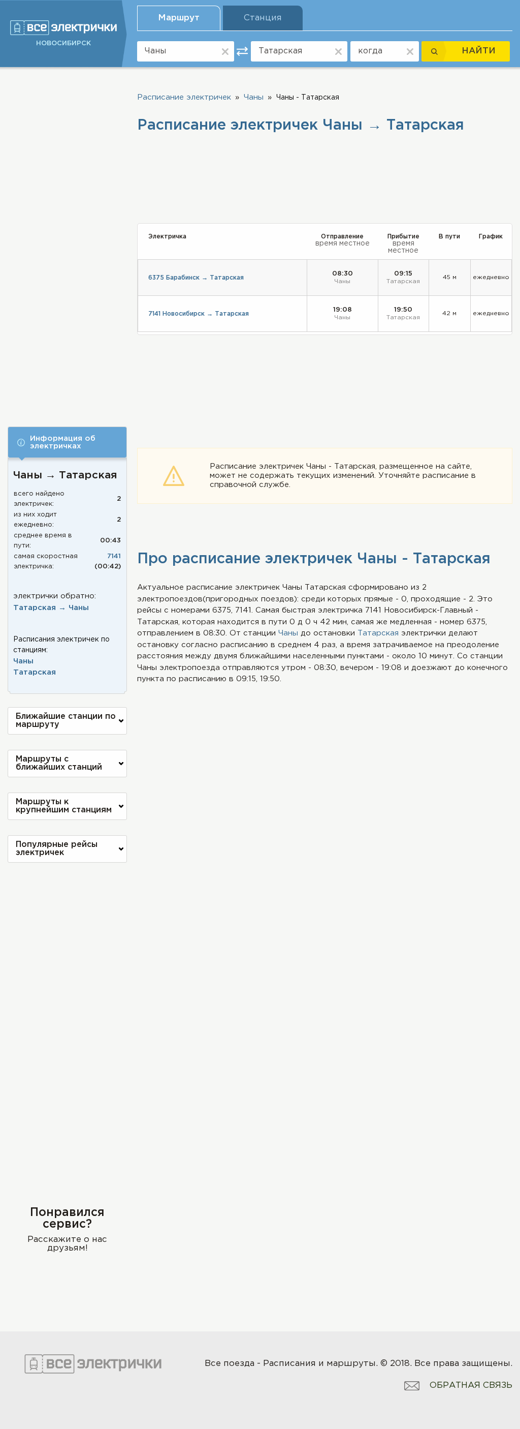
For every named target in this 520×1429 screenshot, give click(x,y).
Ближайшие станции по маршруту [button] (66, 720)
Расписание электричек (184, 97)
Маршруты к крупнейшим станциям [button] (64, 806)
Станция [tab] (263, 18)
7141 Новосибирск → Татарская (198, 314)
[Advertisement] (67, 239)
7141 (114, 556)
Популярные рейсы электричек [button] (57, 849)
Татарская (34, 672)
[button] (67, 442)
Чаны (23, 661)
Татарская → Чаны (51, 607)
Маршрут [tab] (179, 18)
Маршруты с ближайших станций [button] (59, 763)
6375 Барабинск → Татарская (196, 278)
